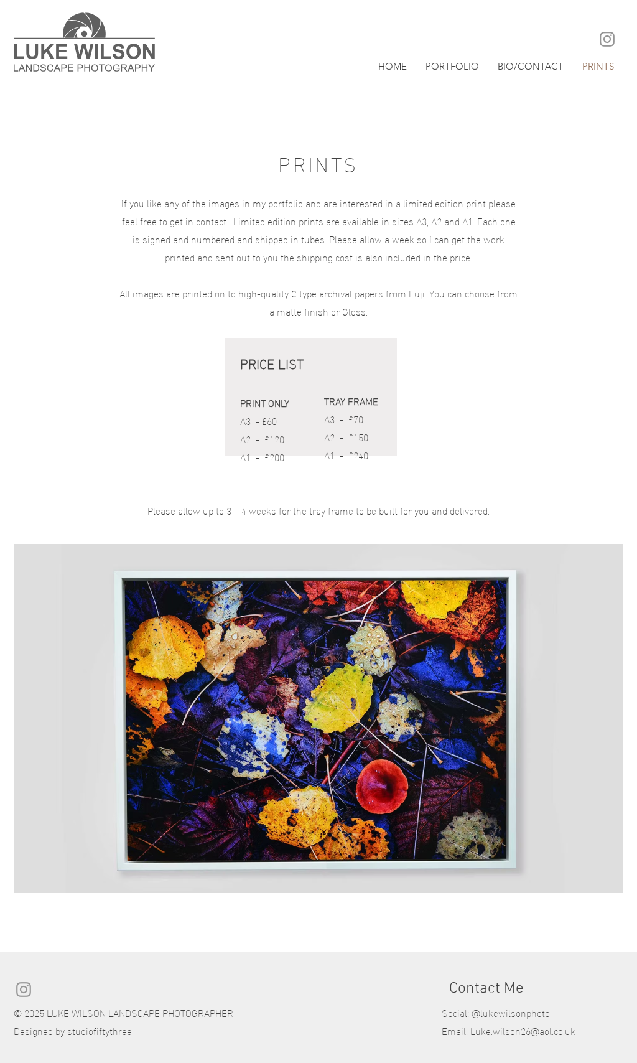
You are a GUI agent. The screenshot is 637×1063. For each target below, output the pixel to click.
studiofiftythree (99, 1030)
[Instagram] (607, 39)
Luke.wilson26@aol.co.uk (522, 1030)
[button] (452, 66)
